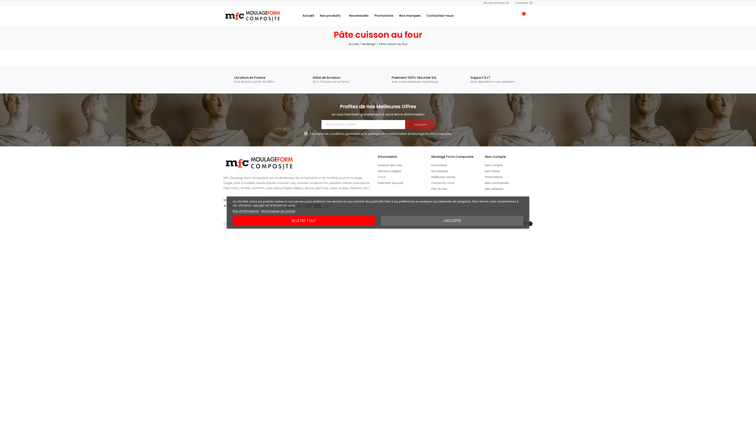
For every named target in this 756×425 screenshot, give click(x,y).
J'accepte (452, 220)
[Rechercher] (514, 16)
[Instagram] (530, 223)
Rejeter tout (304, 220)
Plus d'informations (246, 211)
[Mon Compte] (531, 16)
